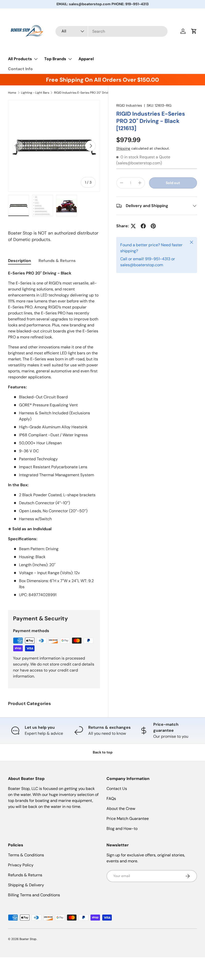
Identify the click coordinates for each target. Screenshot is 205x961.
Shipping (123, 148)
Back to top (102, 752)
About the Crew (120, 808)
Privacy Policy (21, 865)
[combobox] (112, 31)
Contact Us (116, 788)
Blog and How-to (122, 828)
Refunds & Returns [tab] (57, 260)
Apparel (86, 58)
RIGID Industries (129, 105)
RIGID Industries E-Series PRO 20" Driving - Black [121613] (84, 92)
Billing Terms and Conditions (34, 895)
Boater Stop (28, 939)
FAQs (111, 798)
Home (12, 92)
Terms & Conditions (26, 855)
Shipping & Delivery (26, 885)
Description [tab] (19, 260)
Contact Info (20, 68)
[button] (194, 31)
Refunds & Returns (25, 875)
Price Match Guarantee (127, 818)
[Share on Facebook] (143, 226)
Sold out (173, 183)
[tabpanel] (54, 434)
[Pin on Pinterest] (153, 226)
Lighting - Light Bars (35, 92)
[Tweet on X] (133, 226)
